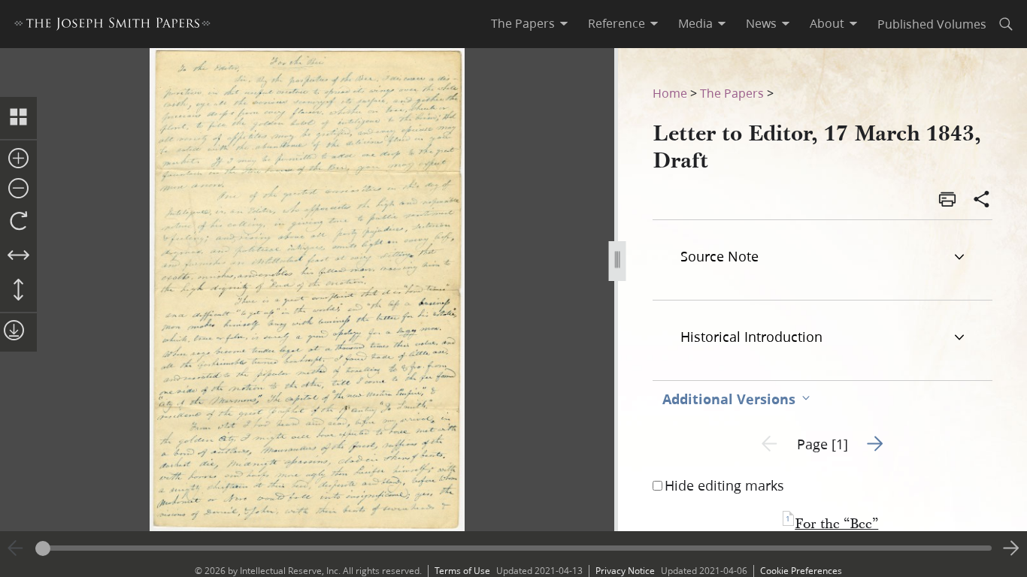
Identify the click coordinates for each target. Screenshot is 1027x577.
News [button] (761, 23)
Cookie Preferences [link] (801, 570)
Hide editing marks (724, 485)
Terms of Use (462, 570)
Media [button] (695, 23)
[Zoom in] (18, 159)
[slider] (513, 548)
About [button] (827, 23)
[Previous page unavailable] (16, 548)
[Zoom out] (18, 189)
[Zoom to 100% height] (18, 290)
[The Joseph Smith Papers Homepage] (112, 26)
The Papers (732, 92)
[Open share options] (981, 201)
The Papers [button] (523, 23)
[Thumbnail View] (18, 118)
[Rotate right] (18, 221)
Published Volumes (931, 23)
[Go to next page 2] (1011, 548)
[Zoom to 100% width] (18, 256)
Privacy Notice (625, 570)
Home (670, 92)
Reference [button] (616, 23)
